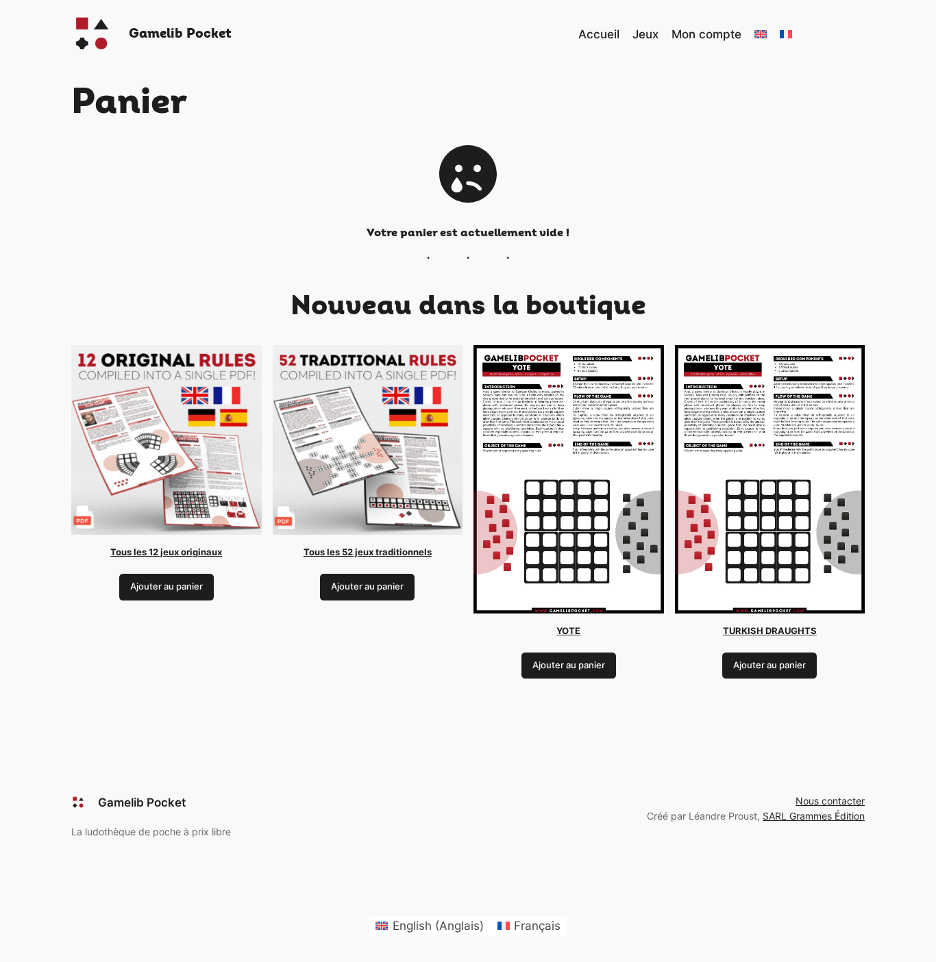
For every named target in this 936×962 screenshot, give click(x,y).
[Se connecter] (817, 34)
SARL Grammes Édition (814, 816)
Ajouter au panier (166, 586)
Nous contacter (830, 801)
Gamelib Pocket (180, 33)
